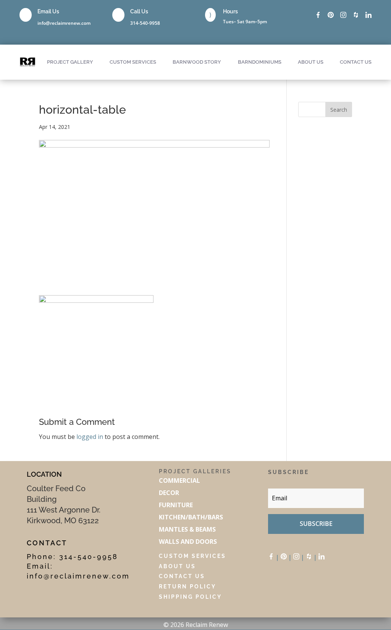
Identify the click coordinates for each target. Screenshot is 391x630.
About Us (177, 566)
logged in (89, 436)
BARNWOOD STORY (197, 62)
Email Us (48, 11)
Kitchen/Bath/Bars (191, 517)
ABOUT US (310, 62)
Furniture (176, 505)
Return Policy (187, 586)
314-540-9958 (145, 23)
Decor (170, 493)
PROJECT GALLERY (70, 62)
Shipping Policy (190, 597)
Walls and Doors (188, 541)
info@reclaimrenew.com (63, 23)
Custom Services (192, 556)
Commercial (179, 480)
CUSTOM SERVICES (133, 62)
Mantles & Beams (187, 529)
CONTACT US (356, 62)
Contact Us (182, 576)
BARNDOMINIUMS (259, 62)
